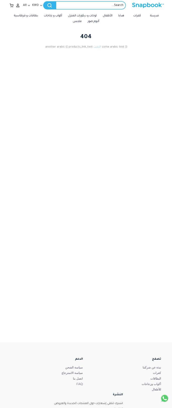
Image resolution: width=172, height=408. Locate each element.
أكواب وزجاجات (151, 384)
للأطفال (156, 389)
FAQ (79, 384)
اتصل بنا (78, 378)
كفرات (157, 373)
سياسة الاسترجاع (72, 373)
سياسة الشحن (74, 367)
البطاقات (155, 378)
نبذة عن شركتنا (152, 367)
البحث (97, 47)
